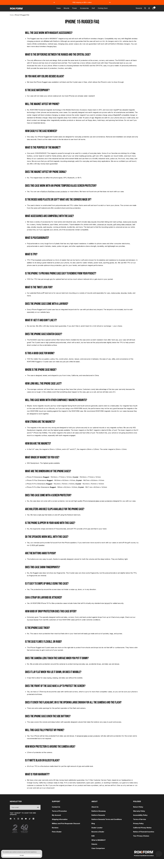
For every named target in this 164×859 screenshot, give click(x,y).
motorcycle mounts (130, 222)
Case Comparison (98, 848)
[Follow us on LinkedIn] (33, 818)
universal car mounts (104, 224)
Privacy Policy (138, 823)
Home (12, 15)
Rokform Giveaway (98, 811)
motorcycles (115, 293)
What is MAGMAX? (98, 840)
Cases (58, 8)
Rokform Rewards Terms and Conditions (106, 819)
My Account (56, 815)
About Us (94, 807)
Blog (93, 823)
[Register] (38, 807)
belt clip (41, 515)
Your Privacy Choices (141, 836)
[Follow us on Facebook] (10, 818)
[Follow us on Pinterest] (22, 818)
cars (108, 293)
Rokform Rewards (98, 815)
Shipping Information (59, 819)
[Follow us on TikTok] (29, 818)
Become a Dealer (97, 832)
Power (74, 8)
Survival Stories (32, 620)
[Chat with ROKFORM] (158, 853)
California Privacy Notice (142, 828)
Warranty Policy (139, 811)
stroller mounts (36, 227)
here (54, 46)
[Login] (149, 8)
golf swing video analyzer (122, 224)
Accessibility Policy (140, 815)
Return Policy (138, 807)
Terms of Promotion (59, 811)
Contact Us (56, 807)
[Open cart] (153, 8)
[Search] (145, 8)
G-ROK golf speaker (37, 545)
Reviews (55, 828)
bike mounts (92, 222)
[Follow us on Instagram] (18, 818)
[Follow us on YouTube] (26, 818)
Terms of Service (139, 819)
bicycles (124, 293)
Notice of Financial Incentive (143, 832)
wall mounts (47, 227)
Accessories (84, 8)
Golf (93, 8)
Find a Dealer (57, 832)
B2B (93, 836)
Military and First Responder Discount (66, 823)
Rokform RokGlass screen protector (54, 191)
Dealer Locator (96, 828)
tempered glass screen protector (88, 736)
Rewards (139, 8)
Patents (94, 844)
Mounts (66, 8)
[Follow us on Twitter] (14, 818)
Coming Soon (103, 8)
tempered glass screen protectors (100, 501)
